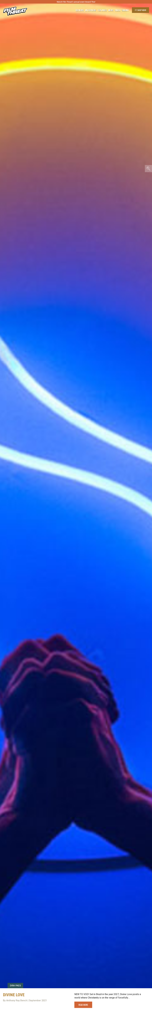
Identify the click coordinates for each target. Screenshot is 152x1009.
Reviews (80, 10)
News (110, 10)
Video (117, 10)
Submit (125, 10)
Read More (83, 1004)
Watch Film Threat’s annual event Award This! (76, 2)
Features (102, 10)
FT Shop (140, 10)
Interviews (90, 10)
